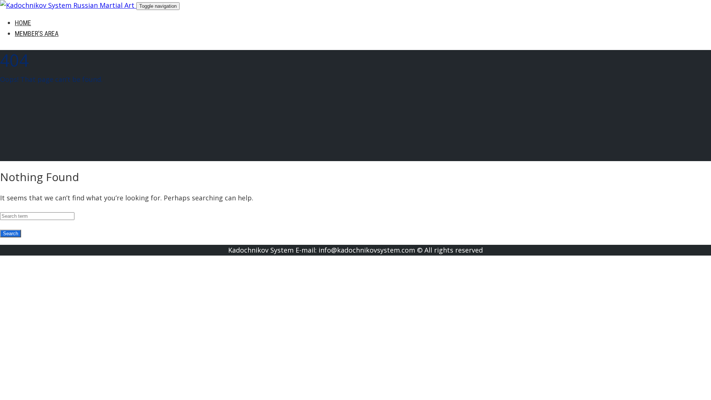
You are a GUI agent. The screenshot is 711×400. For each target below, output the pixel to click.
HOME (23, 23)
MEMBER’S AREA (37, 33)
